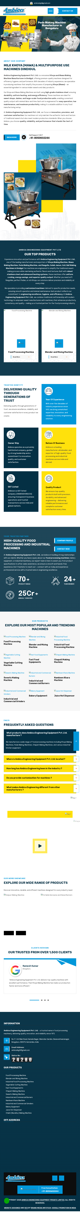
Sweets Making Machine (11, 678)
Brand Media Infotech (41, 1208)
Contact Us (67, 11)
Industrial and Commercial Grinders (14, 700)
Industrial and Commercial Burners (39, 682)
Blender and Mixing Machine (17, 1079)
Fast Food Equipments (35, 660)
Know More (12, 137)
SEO (26, 1208)
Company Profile (65, 541)
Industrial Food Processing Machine (64, 645)
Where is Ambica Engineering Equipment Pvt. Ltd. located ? (35, 759)
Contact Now (63, 549)
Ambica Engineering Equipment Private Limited (43, 1200)
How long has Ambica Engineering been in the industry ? (34, 768)
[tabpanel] (40, 978)
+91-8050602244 (39, 138)
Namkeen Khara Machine (62, 678)
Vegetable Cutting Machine (17, 1085)
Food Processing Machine (12, 642)
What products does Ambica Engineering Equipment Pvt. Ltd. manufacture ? (36, 734)
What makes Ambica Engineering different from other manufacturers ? (33, 788)
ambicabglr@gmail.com (42, 3)
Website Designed (12, 1208)
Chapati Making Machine (62, 660)
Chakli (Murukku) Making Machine (19, 1113)
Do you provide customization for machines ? (29, 778)
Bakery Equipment (38, 695)
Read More (16, 357)
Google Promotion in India (64, 1208)
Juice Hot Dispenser (64, 695)
